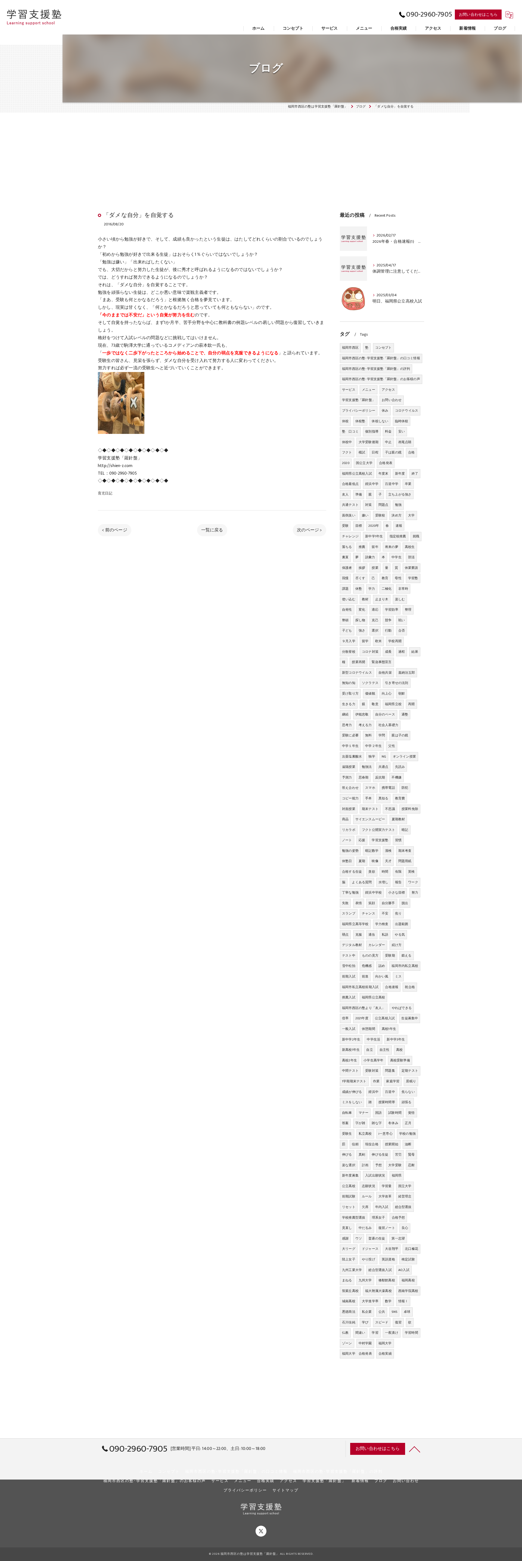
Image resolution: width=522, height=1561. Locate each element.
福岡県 (397, 1175)
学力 (371, 588)
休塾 (358, 588)
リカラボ (348, 829)
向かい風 (382, 976)
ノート (347, 840)
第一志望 (398, 1238)
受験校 (380, 515)
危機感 (367, 966)
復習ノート (386, 1228)
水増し (383, 882)
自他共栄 (385, 672)
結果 (414, 651)
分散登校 (348, 651)
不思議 (390, 809)
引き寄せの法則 (396, 683)
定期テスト (410, 1070)
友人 (345, 494)
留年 (375, 547)
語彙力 (370, 557)
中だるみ (365, 1228)
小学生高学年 (373, 1060)
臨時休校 (401, 421)
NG (384, 756)
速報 (399, 525)
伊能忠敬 (362, 714)
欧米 (378, 641)
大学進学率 (370, 1301)
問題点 (383, 504)
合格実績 (385, 1353)
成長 (388, 651)
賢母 (411, 1154)
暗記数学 (371, 850)
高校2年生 (349, 1060)
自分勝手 (388, 903)
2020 (345, 463)
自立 (369, 1049)
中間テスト (350, 1070)
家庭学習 (392, 1081)
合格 (411, 452)
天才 (388, 861)
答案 (345, 1123)
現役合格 (371, 1144)
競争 (388, 620)
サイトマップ (285, 1490)
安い (401, 431)
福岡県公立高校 (373, 997)
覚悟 (411, 1112)
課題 (345, 588)
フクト (347, 452)
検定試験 (408, 1259)
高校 (399, 1049)
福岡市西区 (350, 347)
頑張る (407, 1102)
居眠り (411, 1081)
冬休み (393, 1123)
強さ (362, 630)
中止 (388, 442)
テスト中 (348, 955)
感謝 (345, 1238)
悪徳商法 (348, 1311)
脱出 (405, 903)
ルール (367, 1196)
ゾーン (347, 1343)
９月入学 (348, 641)
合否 (401, 630)
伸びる (347, 1154)
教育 (385, 578)
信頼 (355, 1144)
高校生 (410, 547)
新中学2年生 (351, 1039)
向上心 (387, 693)
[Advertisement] (261, 151)
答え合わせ (350, 787)
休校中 (347, 442)
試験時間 (395, 1112)
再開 (411, 704)
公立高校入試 (385, 1018)
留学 (365, 641)
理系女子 (378, 1217)
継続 (345, 714)
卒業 (408, 484)
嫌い (365, 515)
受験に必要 (350, 735)
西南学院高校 (408, 1291)
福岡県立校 (393, 704)
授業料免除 (410, 809)
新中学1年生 (374, 536)
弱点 (345, 934)
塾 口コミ (350, 431)
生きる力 (348, 704)
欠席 (365, 1207)
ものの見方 (370, 955)
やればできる (402, 1008)
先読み (400, 767)
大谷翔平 (391, 1248)
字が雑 (360, 1123)
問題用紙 (405, 861)
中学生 (396, 557)
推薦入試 (348, 997)
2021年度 (361, 1018)
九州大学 (365, 1280)
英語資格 (388, 1259)
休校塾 (360, 421)
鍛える (407, 955)
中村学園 (365, 1343)
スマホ (370, 787)
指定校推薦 (398, 536)
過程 (401, 651)
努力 (415, 892)
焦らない (408, 1092)
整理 (408, 609)
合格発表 (385, 463)
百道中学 (391, 484)
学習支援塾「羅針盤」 (358, 400)
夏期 (362, 861)
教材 (365, 599)
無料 (368, 735)
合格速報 (391, 987)
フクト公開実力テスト (378, 829)
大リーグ (348, 1248)
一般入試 (348, 1029)
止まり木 (382, 599)
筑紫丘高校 (350, 1291)
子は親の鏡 (393, 452)
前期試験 (348, 1196)
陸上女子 (348, 1259)
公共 (381, 1311)
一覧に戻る (212, 530)
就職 (416, 536)
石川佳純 (348, 1322)
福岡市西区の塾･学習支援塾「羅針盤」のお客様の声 (381, 379)
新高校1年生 (351, 1049)
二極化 (387, 588)
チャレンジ (350, 536)
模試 (362, 452)
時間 (385, 871)
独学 (371, 756)
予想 (378, 1165)
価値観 (370, 693)
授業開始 (391, 1144)
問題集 (390, 1070)
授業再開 (358, 662)
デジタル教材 (352, 945)
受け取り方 (350, 693)
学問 (381, 735)
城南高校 (348, 1301)
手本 (368, 798)
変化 (362, 609)
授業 (375, 567)
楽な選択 (348, 1165)
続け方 (397, 945)
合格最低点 (350, 484)
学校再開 (395, 641)
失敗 (345, 903)
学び (365, 1322)
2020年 (373, 525)
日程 (375, 452)
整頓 (345, 620)
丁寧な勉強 (350, 892)
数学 (388, 1301)
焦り (398, 913)
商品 (345, 819)
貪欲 (371, 871)
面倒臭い (348, 515)
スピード (382, 1322)
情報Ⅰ (403, 1301)
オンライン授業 (404, 756)
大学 (411, 515)
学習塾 (413, 578)
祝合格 (410, 987)
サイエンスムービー (370, 819)
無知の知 (348, 683)
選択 (375, 630)
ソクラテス (370, 683)
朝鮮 (401, 693)
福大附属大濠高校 (378, 1291)
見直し (347, 1228)
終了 (415, 473)
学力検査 (382, 924)
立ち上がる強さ (399, 494)
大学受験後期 (368, 442)
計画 (365, 1165)
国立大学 (405, 1186)
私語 (385, 934)
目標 (358, 525)
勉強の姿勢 (350, 850)
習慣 (398, 840)
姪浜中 (373, 1092)
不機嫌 (396, 777)
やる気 (400, 934)
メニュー (368, 389)
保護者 (347, 567)
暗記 (405, 829)
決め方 (396, 515)
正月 (408, 1123)
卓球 (407, 1311)
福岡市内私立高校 (404, 966)
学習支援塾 (380, 840)
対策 (368, 504)
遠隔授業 (348, 767)
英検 (411, 871)
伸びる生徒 (380, 1154)
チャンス (368, 913)
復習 (398, 1322)
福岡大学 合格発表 (357, 1353)
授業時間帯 (386, 1102)
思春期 (364, 777)
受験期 (390, 955)
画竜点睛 (405, 442)
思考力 (347, 725)
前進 (365, 976)
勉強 (398, 504)
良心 (405, 1228)
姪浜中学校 (373, 892)
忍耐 (411, 1165)
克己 (375, 620)
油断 (408, 1144)
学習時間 (411, 1332)
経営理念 (405, 1196)
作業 (376, 1081)
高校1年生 (389, 1029)
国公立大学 (364, 463)
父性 (391, 746)
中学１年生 (350, 746)
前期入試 (348, 976)
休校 (345, 421)
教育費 (400, 798)
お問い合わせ (392, 400)
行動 (388, 630)
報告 (398, 882)
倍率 (345, 1018)
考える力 (365, 725)
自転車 (347, 1112)
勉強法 (367, 767)
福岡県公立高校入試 (357, 473)
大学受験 (395, 1165)
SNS (394, 1311)
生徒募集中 (409, 1018)
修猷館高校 (386, 1280)
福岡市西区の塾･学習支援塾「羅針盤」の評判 (376, 368)
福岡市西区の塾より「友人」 (363, 1008)
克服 (358, 934)
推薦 (362, 547)
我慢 (345, 578)
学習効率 (391, 609)
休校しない (380, 421)
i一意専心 (385, 1133)
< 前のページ (114, 530)
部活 (411, 557)
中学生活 (373, 1039)
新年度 (400, 473)
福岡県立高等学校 (355, 924)
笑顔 (371, 903)
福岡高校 (408, 1280)
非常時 (403, 588)
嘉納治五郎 (406, 672)
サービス (348, 389)
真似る (383, 798)
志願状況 (368, 1186)
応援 (362, 840)
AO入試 (403, 1270)
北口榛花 (411, 1248)
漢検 (388, 850)
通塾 (405, 714)
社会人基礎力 (388, 725)
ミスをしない (352, 1102)
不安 (385, 913)
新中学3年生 (396, 1039)
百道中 (390, 1092)
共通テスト (350, 504)
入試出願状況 (375, 1175)
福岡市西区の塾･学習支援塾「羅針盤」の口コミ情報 (381, 358)
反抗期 (380, 777)
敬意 (375, 704)
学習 (375, 1332)
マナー (364, 1112)
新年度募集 (350, 1175)
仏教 (345, 1332)
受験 (345, 525)
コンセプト (383, 347)
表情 (358, 903)
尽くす (360, 578)
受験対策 (371, 1070)
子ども (347, 630)
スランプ (348, 913)
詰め (381, 966)
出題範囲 (401, 924)
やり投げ (368, 1259)
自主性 (385, 1049)
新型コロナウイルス (357, 672)
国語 (378, 1112)
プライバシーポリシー (358, 410)
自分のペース (385, 714)
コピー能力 (350, 798)
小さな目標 (396, 892)
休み (385, 410)
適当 (371, 934)
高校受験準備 (400, 1060)
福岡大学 (385, 1343)
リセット (348, 1207)
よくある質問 (362, 882)
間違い (360, 1332)
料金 (388, 431)
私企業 (367, 1311)
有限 (398, 871)
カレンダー (376, 945)
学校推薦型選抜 (353, 1217)
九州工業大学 (352, 1270)
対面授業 (348, 809)
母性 (398, 578)
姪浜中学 (371, 484)
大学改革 (385, 1196)
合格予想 (398, 1217)
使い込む (348, 599)
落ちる (347, 547)
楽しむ (400, 599)
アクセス (388, 389)
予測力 (347, 777)
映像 (375, 861)
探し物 (360, 620)
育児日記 (105, 493)
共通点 (383, 767)
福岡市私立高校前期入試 (360, 987)
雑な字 (377, 1123)
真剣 (362, 1154)
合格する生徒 (352, 871)
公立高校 (348, 1186)
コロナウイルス (406, 410)
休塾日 (347, 861)
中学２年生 (373, 746)
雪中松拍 (348, 966)
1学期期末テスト (354, 1081)
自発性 (347, 609)
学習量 (387, 1186)
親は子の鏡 (399, 735)
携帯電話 (388, 787)
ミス (398, 976)
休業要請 (411, 567)
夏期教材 (398, 819)
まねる (347, 1280)
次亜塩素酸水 (352, 756)
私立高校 (365, 1133)
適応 (375, 609)
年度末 (383, 473)
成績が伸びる (352, 1092)
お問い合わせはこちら (478, 14)
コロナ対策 (370, 651)
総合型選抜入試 (379, 1270)
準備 (358, 494)
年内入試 (382, 1207)
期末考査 (405, 850)
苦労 (398, 1154)
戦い (401, 620)
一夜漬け (391, 1332)
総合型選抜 (403, 1207)
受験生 (347, 1133)
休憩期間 (368, 1029)
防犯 (405, 787)
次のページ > (309, 530)
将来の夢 (391, 547)
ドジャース (370, 1248)
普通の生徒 (376, 1238)
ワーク (413, 882)
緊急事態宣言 (381, 662)
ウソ (358, 1238)
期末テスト (370, 809)
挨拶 (362, 567)
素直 (345, 557)
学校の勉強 (407, 1133)
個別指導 (371, 431)
